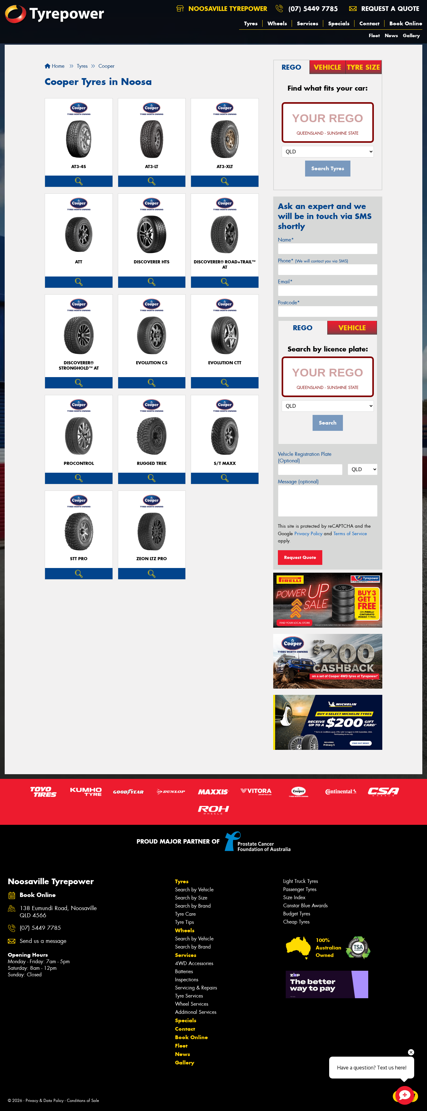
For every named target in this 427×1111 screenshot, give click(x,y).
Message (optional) (298, 481)
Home (57, 66)
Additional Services (195, 1012)
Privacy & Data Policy (44, 1100)
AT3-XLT (225, 166)
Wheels (277, 23)
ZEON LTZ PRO (151, 558)
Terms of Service (350, 534)
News (391, 35)
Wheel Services (191, 1004)
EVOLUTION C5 (152, 363)
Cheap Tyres (296, 922)
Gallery (411, 35)
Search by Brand (193, 906)
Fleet (374, 35)
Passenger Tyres (299, 889)
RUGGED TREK (152, 463)
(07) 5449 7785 (313, 8)
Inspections (186, 979)
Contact (369, 23)
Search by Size (191, 897)
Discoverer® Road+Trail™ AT (224, 264)
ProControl (79, 463)
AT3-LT (151, 166)
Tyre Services (189, 996)
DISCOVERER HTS (151, 262)
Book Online (405, 23)
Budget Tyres (296, 913)
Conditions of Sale (83, 1100)
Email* (285, 281)
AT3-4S (78, 166)
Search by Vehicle (194, 889)
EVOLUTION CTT (224, 363)
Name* (286, 240)
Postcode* (289, 302)
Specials (338, 23)
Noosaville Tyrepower (226, 8)
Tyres (251, 23)
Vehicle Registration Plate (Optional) (304, 457)
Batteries (184, 971)
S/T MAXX (225, 463)
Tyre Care (185, 914)
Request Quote (300, 557)
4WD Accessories (194, 963)
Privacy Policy (308, 534)
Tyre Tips (184, 922)
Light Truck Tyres (300, 881)
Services (307, 23)
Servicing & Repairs (196, 987)
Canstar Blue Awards (305, 905)
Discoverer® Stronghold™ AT (79, 365)
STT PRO (79, 558)
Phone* (313, 260)
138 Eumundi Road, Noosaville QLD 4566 (58, 912)
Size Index (294, 897)
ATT (78, 262)
